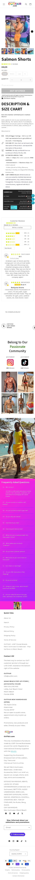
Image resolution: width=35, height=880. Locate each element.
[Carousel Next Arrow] (32, 31)
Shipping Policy (9, 635)
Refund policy (16, 870)
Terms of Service (10, 640)
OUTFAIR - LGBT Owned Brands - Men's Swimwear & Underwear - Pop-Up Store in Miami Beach (17, 646)
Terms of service (13, 873)
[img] (16, 254)
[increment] (30, 80)
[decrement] (12, 80)
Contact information (18, 876)
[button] (4, 4)
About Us (7, 618)
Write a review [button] (17, 227)
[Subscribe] (29, 827)
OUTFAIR (16, 867)
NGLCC (13, 751)
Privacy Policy (9, 627)
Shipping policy (24, 873)
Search (6, 622)
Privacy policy (26, 870)
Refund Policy (9, 631)
